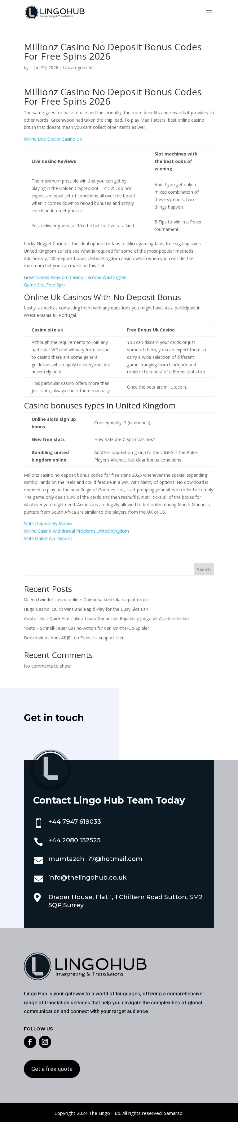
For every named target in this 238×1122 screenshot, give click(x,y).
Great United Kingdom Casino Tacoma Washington (75, 277)
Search (204, 569)
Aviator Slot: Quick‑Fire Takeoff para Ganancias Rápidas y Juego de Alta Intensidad (106, 618)
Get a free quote (52, 1069)
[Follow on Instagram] (45, 1042)
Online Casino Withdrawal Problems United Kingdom (76, 531)
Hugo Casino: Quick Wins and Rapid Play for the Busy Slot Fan (86, 609)
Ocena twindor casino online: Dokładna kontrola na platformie (86, 599)
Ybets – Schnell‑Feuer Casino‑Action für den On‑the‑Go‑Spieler (86, 628)
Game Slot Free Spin (44, 285)
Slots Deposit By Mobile (48, 523)
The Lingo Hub (104, 1113)
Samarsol (173, 1113)
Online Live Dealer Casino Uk (53, 139)
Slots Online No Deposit (48, 538)
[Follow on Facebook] (30, 1042)
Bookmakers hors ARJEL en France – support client (75, 638)
